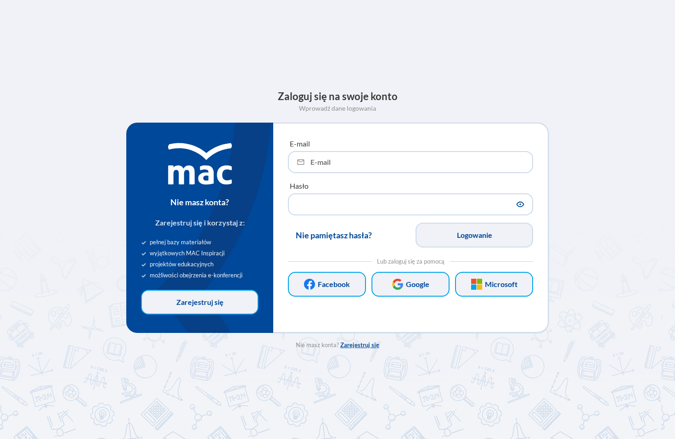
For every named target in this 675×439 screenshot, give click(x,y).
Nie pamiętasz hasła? (334, 235)
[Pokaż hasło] (520, 204)
